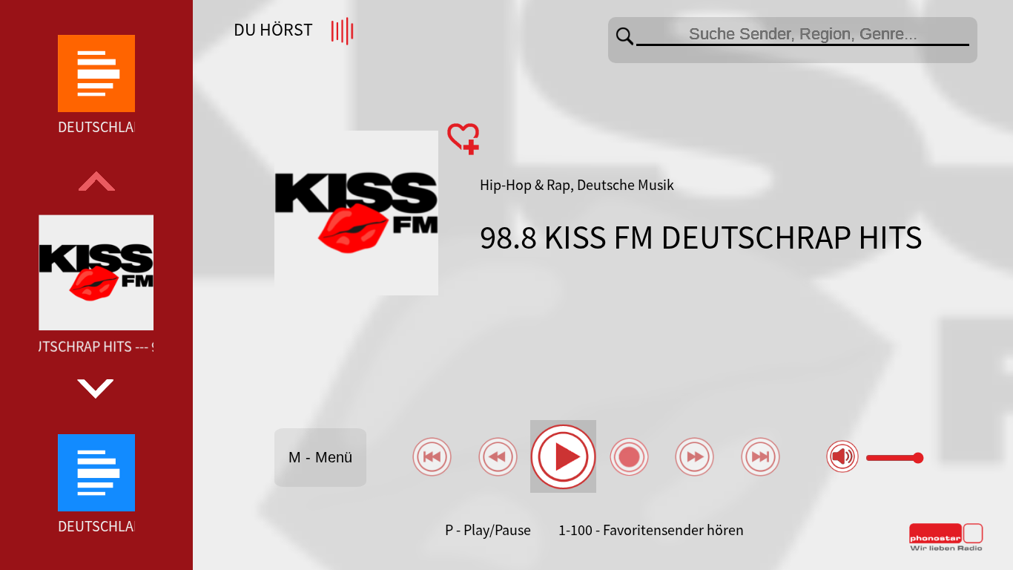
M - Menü (320, 457)
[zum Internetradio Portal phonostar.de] (946, 547)
